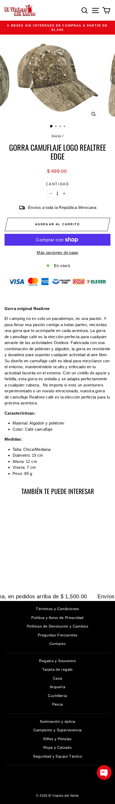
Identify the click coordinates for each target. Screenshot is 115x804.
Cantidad (57, 184)
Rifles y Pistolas (57, 739)
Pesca (57, 704)
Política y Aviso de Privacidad (57, 617)
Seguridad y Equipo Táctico (57, 756)
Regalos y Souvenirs (57, 661)
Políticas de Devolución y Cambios (57, 626)
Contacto (57, 643)
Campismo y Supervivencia (57, 730)
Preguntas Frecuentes (58, 635)
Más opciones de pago (57, 252)
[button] (104, 772)
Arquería (57, 687)
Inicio (56, 136)
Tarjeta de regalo (57, 669)
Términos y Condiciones (57, 609)
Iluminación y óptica (57, 721)
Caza (57, 678)
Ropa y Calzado (57, 747)
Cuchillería (57, 696)
